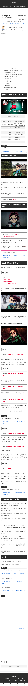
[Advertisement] (14, 50)
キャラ (3, 596)
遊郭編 (7, 80)
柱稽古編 (8, 83)
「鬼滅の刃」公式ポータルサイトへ (20, 681)
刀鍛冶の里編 (9, 81)
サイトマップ (7, 680)
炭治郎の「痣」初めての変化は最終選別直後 (14, 74)
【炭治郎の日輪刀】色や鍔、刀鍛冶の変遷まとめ (13, 590)
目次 (12, 68)
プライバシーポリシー (20, 678)
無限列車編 (8, 78)
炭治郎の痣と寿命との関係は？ (11, 87)
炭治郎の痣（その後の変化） (11, 76)
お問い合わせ (7, 678)
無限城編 (8, 85)
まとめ (6, 89)
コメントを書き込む (14, 666)
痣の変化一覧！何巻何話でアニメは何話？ (14, 70)
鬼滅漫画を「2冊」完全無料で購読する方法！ (14, 23)
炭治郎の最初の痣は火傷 (10, 72)
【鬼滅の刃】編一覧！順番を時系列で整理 (12, 151)
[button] (25, 364)
